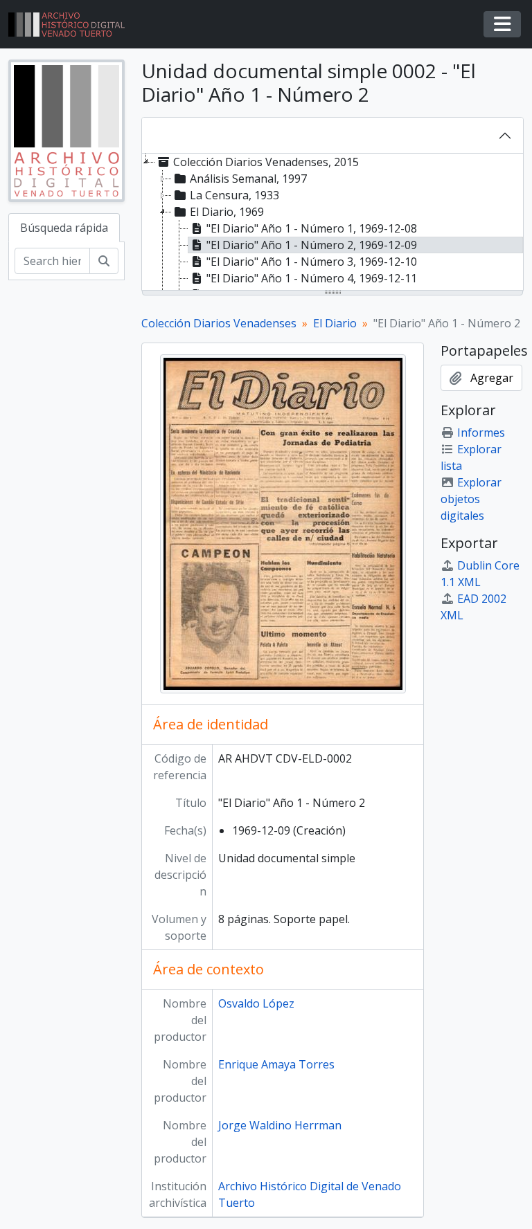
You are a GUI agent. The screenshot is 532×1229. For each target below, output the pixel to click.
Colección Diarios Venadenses (218, 323)
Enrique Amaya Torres (276, 1064)
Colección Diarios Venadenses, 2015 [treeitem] (266, 162)
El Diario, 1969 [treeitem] (227, 211)
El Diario (335, 323)
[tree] (332, 223)
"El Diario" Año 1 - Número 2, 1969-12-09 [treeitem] (311, 245)
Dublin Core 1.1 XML (480, 574)
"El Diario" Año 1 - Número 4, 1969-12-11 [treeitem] (311, 278)
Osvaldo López (256, 1003)
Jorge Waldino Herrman (280, 1125)
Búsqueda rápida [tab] (64, 227)
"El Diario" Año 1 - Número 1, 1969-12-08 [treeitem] (311, 228)
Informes (481, 432)
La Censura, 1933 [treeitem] (234, 195)
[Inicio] (72, 24)
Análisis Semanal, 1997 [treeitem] (248, 178)
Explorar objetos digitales (471, 499)
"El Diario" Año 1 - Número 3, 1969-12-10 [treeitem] (311, 261)
